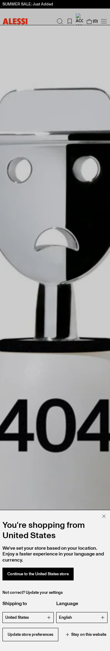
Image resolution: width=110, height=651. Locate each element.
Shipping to (14, 603)
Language (67, 603)
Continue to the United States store (38, 574)
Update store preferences (30, 634)
